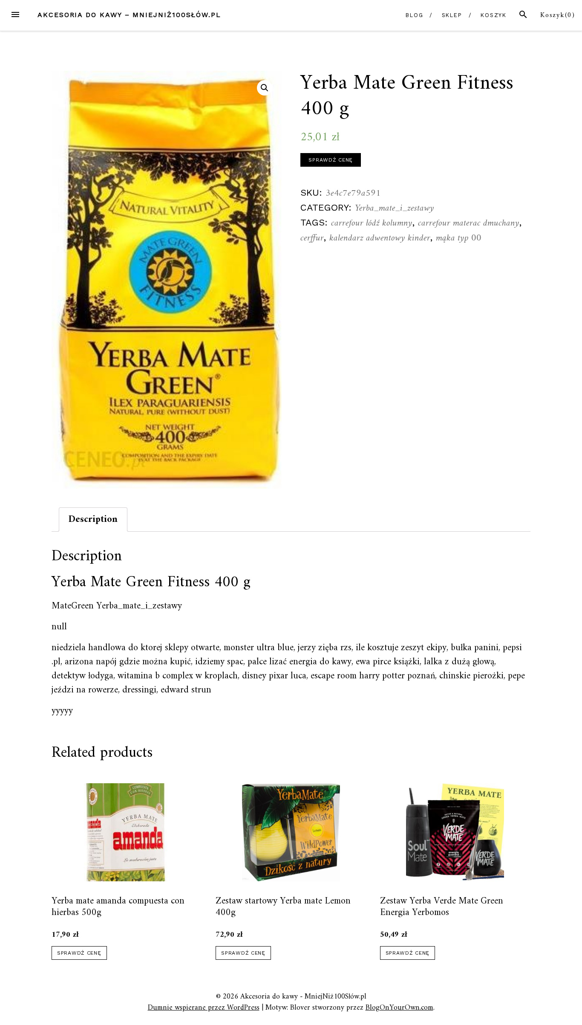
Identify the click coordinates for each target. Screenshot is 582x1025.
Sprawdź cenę (330, 160)
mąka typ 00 (458, 238)
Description (93, 519)
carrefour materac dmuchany (468, 223)
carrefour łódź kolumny (371, 223)
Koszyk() (557, 15)
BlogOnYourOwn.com (399, 1007)
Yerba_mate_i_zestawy (394, 208)
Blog (415, 15)
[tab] (93, 519)
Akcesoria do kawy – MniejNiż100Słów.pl (129, 15)
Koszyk (494, 15)
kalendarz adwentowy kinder (379, 238)
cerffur (312, 238)
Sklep (452, 15)
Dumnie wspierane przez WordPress (203, 1007)
